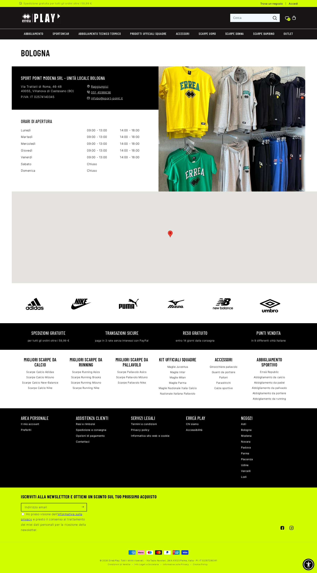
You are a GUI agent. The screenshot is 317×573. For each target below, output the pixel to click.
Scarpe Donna (234, 34)
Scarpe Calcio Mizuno (40, 377)
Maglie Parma (177, 382)
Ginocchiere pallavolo (223, 366)
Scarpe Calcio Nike (40, 387)
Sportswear (61, 34)
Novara (246, 441)
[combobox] (255, 18)
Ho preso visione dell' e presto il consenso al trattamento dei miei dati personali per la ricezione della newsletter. (53, 522)
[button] (308, 564)
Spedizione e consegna (91, 429)
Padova (246, 447)
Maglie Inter (177, 372)
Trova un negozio (271, 3)
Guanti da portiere (223, 372)
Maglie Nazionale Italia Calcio (178, 388)
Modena (246, 435)
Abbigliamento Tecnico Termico (100, 34)
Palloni (223, 377)
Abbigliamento (33, 34)
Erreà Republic (269, 371)
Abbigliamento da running (269, 398)
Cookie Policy (200, 564)
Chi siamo (192, 424)
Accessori (182, 34)
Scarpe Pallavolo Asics (131, 371)
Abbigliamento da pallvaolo (269, 387)
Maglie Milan (178, 377)
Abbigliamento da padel (269, 382)
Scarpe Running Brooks (86, 377)
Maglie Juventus (177, 366)
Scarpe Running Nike (86, 387)
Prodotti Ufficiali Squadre (148, 34)
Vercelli (246, 470)
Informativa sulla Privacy (176, 564)
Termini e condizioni (144, 424)
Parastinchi (223, 382)
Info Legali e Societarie (146, 564)
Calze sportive (223, 388)
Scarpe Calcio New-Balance (40, 382)
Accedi (293, 3)
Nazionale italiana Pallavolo (177, 393)
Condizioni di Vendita (119, 564)
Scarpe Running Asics (86, 371)
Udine (245, 465)
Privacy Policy (140, 429)
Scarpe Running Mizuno (86, 382)
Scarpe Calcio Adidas (40, 371)
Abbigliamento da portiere (269, 393)
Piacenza (247, 459)
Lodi (244, 476)
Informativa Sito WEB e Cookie (150, 435)
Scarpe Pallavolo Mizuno (132, 377)
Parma (245, 453)
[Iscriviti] (83, 507)
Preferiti (26, 429)
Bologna (246, 429)
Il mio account (30, 424)
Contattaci (83, 441)
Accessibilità (194, 429)
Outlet (288, 34)
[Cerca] (275, 18)
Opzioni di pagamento (90, 435)
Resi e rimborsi (85, 424)
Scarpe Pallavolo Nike (132, 382)
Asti (243, 424)
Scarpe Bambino (263, 34)
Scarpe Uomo (207, 34)
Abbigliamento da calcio (269, 377)
